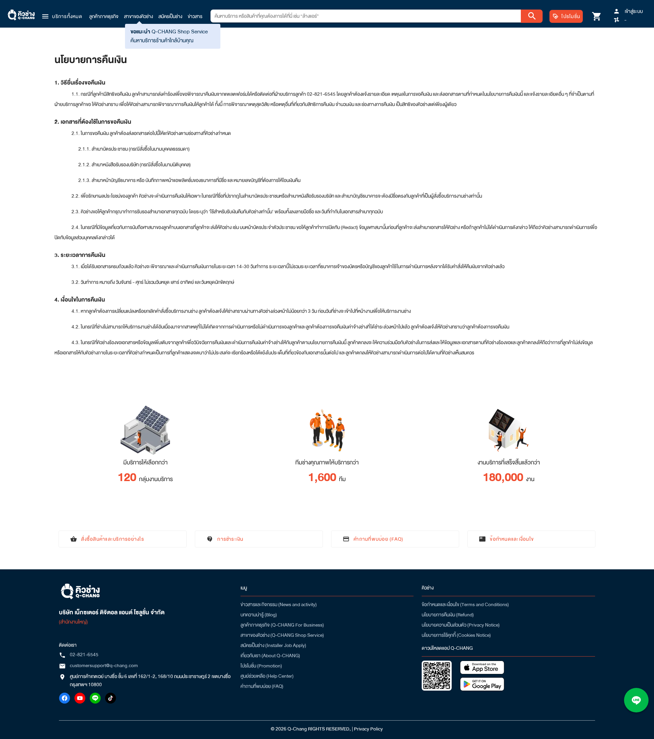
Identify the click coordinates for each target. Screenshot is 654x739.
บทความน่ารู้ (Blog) (258, 615)
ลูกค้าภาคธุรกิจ (104, 16)
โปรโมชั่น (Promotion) (261, 666)
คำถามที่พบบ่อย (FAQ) (261, 686)
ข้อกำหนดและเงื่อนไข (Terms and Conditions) (465, 604)
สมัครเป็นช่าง (170, 16)
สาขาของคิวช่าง (138, 16)
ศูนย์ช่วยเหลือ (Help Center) (267, 676)
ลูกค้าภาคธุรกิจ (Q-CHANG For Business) (282, 625)
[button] (62, 16)
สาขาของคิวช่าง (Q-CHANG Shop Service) (282, 635)
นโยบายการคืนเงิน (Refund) (448, 615)
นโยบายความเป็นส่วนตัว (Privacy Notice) (461, 625)
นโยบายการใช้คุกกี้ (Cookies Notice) (456, 635)
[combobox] (366, 16)
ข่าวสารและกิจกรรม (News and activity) (278, 604)
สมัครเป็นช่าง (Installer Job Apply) (273, 645)
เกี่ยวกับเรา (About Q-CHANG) (270, 655)
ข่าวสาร (195, 16)
